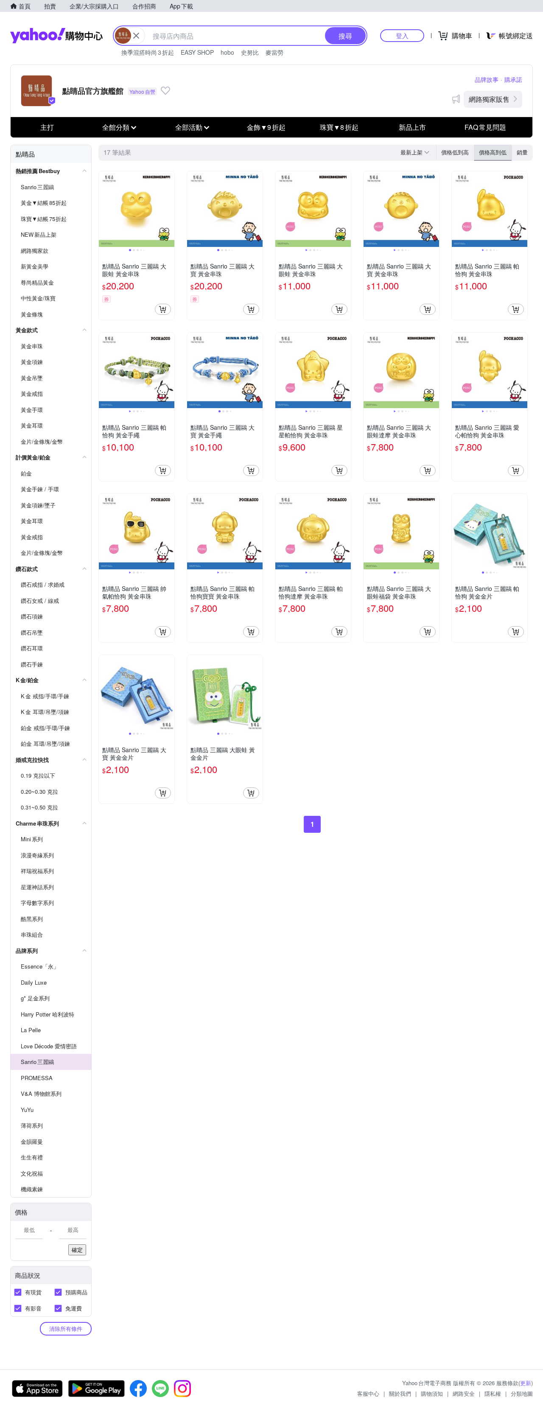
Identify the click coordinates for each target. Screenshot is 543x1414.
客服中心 (368, 1393)
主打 (47, 127)
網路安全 (464, 1393)
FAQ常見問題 (485, 127)
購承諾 (513, 79)
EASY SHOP (197, 52)
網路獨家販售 (489, 99)
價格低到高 (455, 152)
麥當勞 (274, 52)
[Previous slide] (104, 209)
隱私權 (492, 1393)
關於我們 (400, 1393)
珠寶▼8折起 (339, 127)
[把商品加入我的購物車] (163, 309)
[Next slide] (168, 209)
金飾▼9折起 (266, 127)
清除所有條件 (65, 1328)
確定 (77, 1250)
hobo (227, 52)
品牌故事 (486, 79)
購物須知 (432, 1393)
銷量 (522, 152)
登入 (402, 35)
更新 (525, 1383)
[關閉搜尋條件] (136, 36)
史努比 (250, 52)
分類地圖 (522, 1393)
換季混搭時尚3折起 (147, 52)
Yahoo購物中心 (56, 35)
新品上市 (412, 127)
